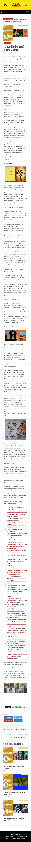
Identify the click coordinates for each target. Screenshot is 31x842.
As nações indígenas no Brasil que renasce (14, 767)
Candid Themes (20, 838)
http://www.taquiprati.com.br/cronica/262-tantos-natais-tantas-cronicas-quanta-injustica (16, 611)
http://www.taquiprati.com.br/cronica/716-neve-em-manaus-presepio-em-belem (17, 656)
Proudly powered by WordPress (13, 836)
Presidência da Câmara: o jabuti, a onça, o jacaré (14, 793)
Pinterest (9, 720)
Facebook (9, 717)
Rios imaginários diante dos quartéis (15, 819)
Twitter (18, 717)
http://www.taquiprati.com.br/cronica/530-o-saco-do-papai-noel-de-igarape (17, 632)
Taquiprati (8, 43)
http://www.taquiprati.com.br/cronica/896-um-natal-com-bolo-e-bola (16, 581)
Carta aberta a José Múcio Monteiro (16, 729)
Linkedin (18, 720)
